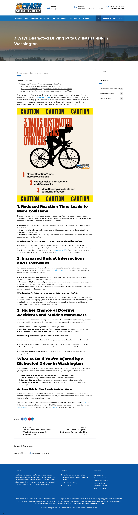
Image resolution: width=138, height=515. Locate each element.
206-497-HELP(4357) (70, 483)
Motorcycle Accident (100, 486)
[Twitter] (25, 419)
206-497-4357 (117, 8)
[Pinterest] (29, 419)
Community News (111, 93)
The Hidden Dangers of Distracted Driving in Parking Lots (73, 432)
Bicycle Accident (99, 483)
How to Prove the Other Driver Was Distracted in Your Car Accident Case (37, 432)
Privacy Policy (80, 508)
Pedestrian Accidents (101, 480)
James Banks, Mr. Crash (39, 73)
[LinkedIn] (32, 419)
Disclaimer (64, 508)
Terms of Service (91, 508)
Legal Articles (111, 98)
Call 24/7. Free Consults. (117, 6)
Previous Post (27, 427)
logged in (29, 453)
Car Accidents (98, 475)
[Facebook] (22, 419)
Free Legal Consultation (112, 18)
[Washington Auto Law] (28, 8)
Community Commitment (111, 89)
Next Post (84, 427)
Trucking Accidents (100, 478)
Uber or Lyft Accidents (101, 488)
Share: (16, 419)
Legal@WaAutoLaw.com (71, 486)
